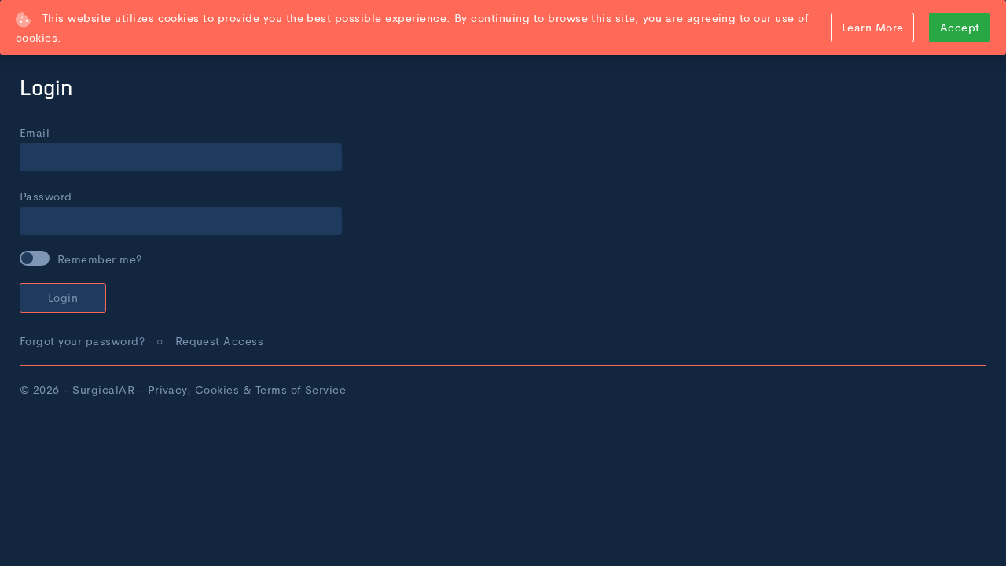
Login (63, 297)
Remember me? (99, 258)
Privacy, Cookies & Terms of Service (247, 389)
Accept (960, 26)
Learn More (873, 26)
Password (46, 195)
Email (35, 132)
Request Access (219, 340)
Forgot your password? (82, 340)
